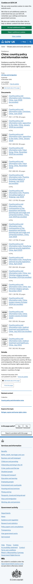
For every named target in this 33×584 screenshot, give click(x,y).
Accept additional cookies (16, 27)
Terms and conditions (8, 550)
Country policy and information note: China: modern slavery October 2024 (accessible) (18, 301)
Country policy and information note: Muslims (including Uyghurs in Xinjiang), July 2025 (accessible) (19, 179)
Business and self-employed (11, 458)
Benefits (4, 451)
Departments (5, 513)
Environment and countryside (11, 485)
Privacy (8, 545)
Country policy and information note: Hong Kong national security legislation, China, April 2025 (20, 247)
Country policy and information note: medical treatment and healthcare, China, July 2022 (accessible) (20, 328)
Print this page (8, 385)
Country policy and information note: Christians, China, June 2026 (20, 111)
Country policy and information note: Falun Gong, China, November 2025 (18, 164)
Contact (22, 547)
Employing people (7, 482)
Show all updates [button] (23, 376)
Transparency (6, 530)
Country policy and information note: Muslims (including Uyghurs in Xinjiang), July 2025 (19, 194)
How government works (9, 533)
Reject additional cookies (16, 32)
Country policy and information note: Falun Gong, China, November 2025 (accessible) (18, 151)
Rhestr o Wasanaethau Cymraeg (12, 553)
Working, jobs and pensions (10, 502)
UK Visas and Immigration (9, 75)
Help (3, 545)
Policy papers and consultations (12, 527)
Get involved (5, 537)
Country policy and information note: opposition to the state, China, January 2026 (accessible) (20, 124)
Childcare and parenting (9, 461)
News (3, 517)
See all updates (14, 84)
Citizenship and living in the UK (11, 465)
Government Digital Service (10, 555)
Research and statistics (9, 523)
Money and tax (6, 492)
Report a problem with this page (16, 433)
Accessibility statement (9, 547)
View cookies (16, 36)
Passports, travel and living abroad (13, 495)
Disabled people (7, 472)
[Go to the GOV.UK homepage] (8, 41)
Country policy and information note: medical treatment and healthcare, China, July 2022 (19, 342)
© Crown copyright (16, 580)
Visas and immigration (8, 499)
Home (3, 46)
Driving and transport (8, 475)
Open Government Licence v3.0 (12, 564)
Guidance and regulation (9, 520)
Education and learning (9, 478)
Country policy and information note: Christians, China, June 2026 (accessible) (20, 99)
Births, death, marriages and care (12, 455)
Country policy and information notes (12, 400)
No (28, 426)
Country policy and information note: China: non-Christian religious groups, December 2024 (20, 287)
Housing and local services (10, 489)
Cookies (16, 545)
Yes (20, 426)
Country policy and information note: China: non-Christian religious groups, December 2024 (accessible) (20, 274)
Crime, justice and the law (10, 468)
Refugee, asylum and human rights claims (19, 46)
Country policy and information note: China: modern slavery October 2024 (18, 314)
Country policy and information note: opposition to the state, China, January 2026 (20, 137)
